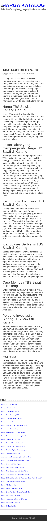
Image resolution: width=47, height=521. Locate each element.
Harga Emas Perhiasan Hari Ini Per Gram (15, 460)
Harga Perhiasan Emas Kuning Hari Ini (14, 436)
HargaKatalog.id (8, 73)
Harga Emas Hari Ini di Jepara (11, 464)
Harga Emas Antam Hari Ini (10, 411)
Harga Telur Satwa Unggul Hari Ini (12, 467)
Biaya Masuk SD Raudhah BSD (11, 488)
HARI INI (31, 73)
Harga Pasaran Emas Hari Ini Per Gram (14, 425)
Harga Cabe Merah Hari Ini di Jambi (13, 481)
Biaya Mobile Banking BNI (10, 415)
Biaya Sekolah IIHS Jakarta (10, 502)
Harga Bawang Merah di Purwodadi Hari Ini (15, 443)
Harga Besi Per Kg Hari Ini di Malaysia (14, 450)
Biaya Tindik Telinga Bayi (9, 429)
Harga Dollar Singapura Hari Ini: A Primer (14, 471)
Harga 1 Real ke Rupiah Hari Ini (11, 453)
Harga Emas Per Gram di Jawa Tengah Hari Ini (16, 492)
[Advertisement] (23, 40)
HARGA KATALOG (23, 5)
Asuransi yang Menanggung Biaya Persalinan (16, 457)
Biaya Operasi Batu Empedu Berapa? (13, 432)
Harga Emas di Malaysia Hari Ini (12, 422)
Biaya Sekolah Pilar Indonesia (11, 495)
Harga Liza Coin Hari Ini (9, 404)
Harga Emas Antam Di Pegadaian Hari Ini (15, 474)
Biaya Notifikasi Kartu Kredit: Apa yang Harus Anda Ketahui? (21, 478)
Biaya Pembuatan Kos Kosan (11, 439)
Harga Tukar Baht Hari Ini (9, 408)
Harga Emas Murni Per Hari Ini (11, 418)
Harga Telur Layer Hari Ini (9, 485)
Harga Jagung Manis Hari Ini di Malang (14, 499)
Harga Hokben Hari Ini (8, 506)
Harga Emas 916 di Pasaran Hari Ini (13, 446)
